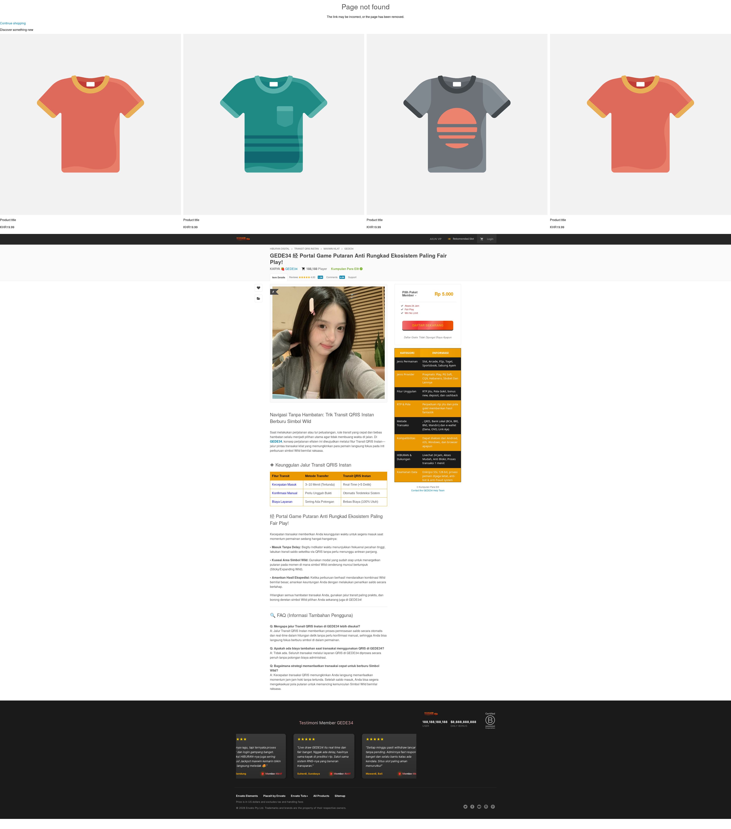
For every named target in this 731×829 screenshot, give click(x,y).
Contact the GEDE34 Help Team (428, 490)
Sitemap (340, 795)
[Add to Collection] (258, 298)
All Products (321, 795)
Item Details (278, 277)
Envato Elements (247, 795)
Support (352, 277)
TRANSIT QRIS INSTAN (306, 248)
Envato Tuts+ (299, 795)
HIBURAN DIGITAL (280, 248)
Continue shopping (13, 23)
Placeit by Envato (274, 795)
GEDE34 (349, 248)
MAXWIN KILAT (332, 248)
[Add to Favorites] (258, 288)
